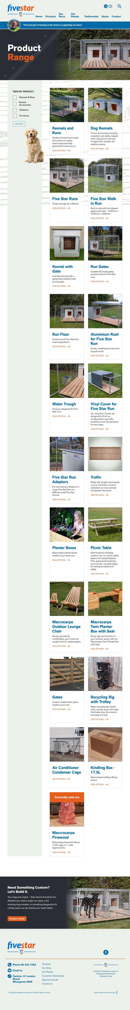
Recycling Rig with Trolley (102, 699)
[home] (21, 10)
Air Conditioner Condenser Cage (66, 770)
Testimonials (91, 16)
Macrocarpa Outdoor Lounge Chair (66, 626)
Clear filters (19, 124)
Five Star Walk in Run (103, 201)
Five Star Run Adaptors (64, 479)
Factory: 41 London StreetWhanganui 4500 (24, 979)
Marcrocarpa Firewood (63, 835)
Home (39, 16)
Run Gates (100, 266)
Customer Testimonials (53, 975)
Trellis (96, 477)
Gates (57, 697)
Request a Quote (50, 979)
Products (50, 16)
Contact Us (47, 983)
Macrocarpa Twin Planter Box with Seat (103, 626)
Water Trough (64, 404)
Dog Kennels (101, 128)
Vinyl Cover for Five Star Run (104, 406)
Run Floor (60, 334)
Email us (17, 970)
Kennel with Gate (62, 269)
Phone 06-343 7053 (24, 964)
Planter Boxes (64, 547)
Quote (105, 16)
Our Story (62, 15)
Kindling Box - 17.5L (103, 770)
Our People (75, 15)
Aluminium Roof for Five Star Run (105, 339)
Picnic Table (101, 547)
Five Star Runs (65, 198)
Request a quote (17, 918)
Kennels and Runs (62, 130)
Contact (116, 16)
